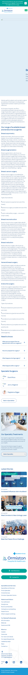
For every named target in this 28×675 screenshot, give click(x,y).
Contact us (4, 646)
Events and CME (5, 625)
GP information (5, 620)
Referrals (3, 623)
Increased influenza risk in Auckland (13, 491)
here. (18, 5)
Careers (3, 632)
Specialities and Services (8, 586)
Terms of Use (14, 670)
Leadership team (6, 641)
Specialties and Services (8, 588)
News (2, 644)
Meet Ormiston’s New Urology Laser (14, 515)
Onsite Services (5, 593)
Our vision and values (7, 637)
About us (3, 629)
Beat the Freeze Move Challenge (12, 539)
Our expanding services (7, 639)
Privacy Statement (5, 670)
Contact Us (15, 577)
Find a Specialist (5, 590)
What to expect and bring (8, 614)
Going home (4, 604)
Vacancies (4, 634)
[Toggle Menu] (26, 10)
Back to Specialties (8, 400)
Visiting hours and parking (8, 609)
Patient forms (5, 611)
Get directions (8, 657)
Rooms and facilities (7, 607)
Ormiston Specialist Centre (8, 595)
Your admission (5, 602)
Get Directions (15, 571)
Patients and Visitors (7, 599)
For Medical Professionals (8, 618)
